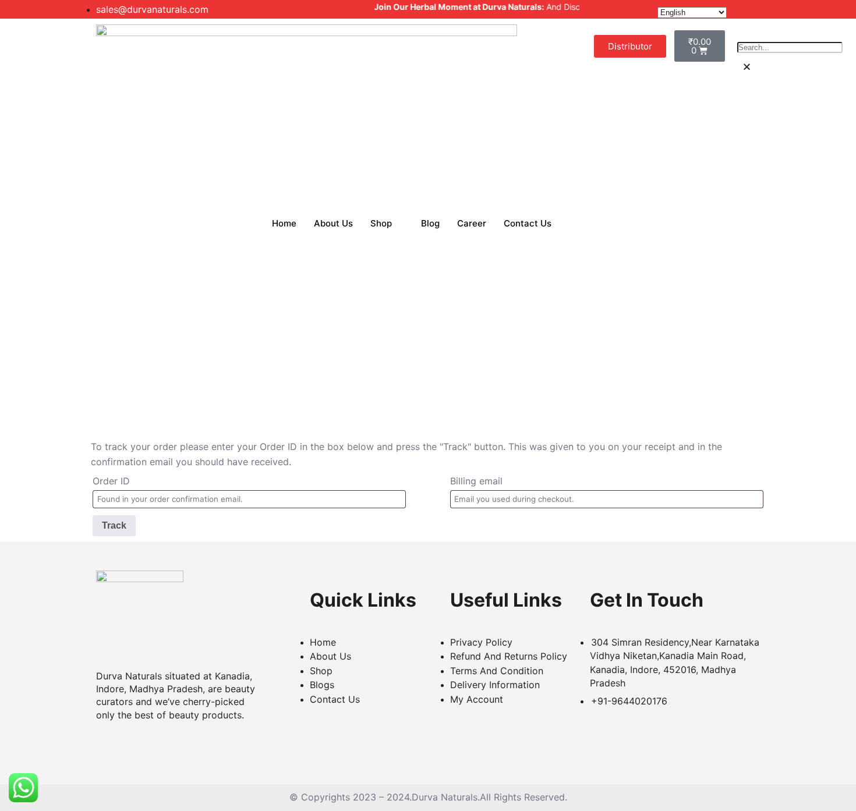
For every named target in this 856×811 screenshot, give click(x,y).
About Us (333, 223)
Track (114, 525)
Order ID (111, 481)
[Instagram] (173, 744)
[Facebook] (107, 744)
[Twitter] (129, 744)
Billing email (476, 481)
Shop (381, 223)
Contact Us (527, 223)
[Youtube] (151, 744)
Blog (430, 223)
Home (284, 223)
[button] (746, 66)
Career (471, 223)
